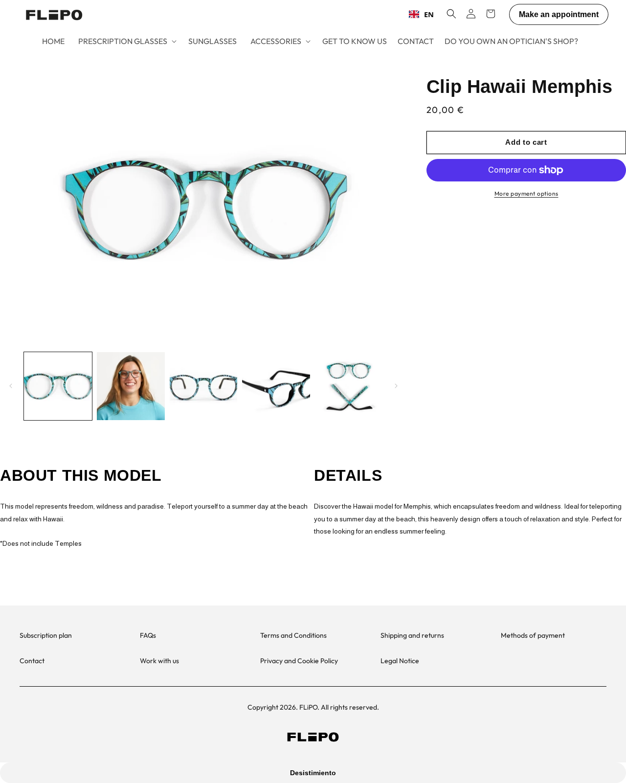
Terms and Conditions (293, 635)
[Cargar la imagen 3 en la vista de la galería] (204, 386)
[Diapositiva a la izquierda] (11, 386)
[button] (126, 41)
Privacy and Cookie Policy (299, 660)
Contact (32, 660)
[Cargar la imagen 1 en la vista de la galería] (58, 386)
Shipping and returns (412, 635)
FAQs (148, 635)
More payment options (526, 193)
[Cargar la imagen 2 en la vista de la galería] (131, 386)
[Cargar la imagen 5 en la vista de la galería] (349, 386)
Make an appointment (559, 14)
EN (429, 14)
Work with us (159, 660)
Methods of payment (533, 635)
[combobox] (421, 14)
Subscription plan (46, 635)
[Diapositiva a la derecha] (396, 386)
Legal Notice (399, 660)
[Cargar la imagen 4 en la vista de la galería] (276, 386)
